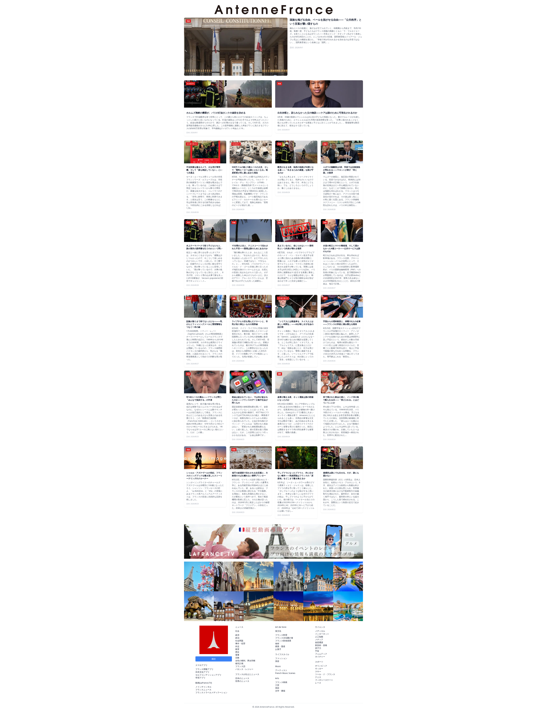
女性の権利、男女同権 (245, 660)
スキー (318, 671)
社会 (237, 631)
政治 (237, 637)
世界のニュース (242, 681)
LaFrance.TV (205, 682)
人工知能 (319, 636)
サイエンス (320, 627)
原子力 (318, 648)
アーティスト (281, 670)
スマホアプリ (201, 665)
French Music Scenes (285, 673)
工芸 (277, 685)
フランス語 (240, 666)
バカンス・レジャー (244, 669)
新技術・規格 (321, 645)
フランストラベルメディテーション (211, 692)
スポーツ (319, 661)
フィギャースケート (324, 680)
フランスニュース (203, 689)
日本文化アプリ (202, 672)
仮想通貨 (319, 642)
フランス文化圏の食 (284, 637)
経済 (237, 635)
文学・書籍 (280, 690)
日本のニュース (242, 678)
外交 (237, 646)
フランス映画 (281, 682)
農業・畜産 (280, 646)
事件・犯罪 (240, 643)
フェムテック (321, 653)
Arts (277, 678)
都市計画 (239, 663)
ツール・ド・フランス (325, 674)
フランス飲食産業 (283, 640)
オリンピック (321, 665)
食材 (277, 643)
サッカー (319, 668)
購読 (214, 659)
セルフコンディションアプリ (208, 674)
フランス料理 (281, 635)
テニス (318, 677)
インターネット (322, 633)
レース (318, 682)
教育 (237, 649)
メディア (319, 639)
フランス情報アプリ (204, 669)
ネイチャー (320, 656)
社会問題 (239, 640)
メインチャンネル (203, 686)
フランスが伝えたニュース (247, 674)
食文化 (278, 631)
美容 (277, 661)
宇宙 (317, 651)
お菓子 (278, 649)
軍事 (237, 655)
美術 (277, 688)
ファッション (281, 658)
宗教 (237, 657)
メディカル (320, 631)
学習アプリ (200, 677)
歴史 (237, 652)
